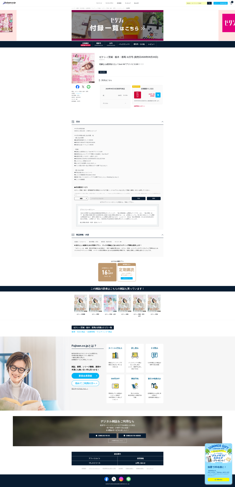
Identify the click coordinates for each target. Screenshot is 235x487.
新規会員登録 (85, 376)
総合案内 (117, 454)
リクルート (79, 93)
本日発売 (119, 3)
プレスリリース (94, 463)
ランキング (128, 3)
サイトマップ (150, 468)
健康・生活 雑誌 (80, 8)
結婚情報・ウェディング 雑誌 (93, 8)
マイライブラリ (109, 3)
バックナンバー (121, 8)
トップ (73, 8)
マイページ (99, 3)
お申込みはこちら (126, 278)
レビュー (151, 44)
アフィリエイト (94, 458)
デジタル (105, 103)
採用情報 (140, 458)
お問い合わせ (140, 463)
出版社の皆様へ (129, 468)
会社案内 (121, 468)
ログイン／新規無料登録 (221, 3)
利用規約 (84, 468)
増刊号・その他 (139, 44)
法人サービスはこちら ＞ (80, 388)
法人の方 (136, 3)
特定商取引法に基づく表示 (109, 468)
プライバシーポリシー (94, 468)
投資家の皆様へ (140, 468)
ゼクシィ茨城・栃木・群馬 (108, 8)
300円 (120, 95)
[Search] (209, 3)
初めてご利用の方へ (85, 383)
